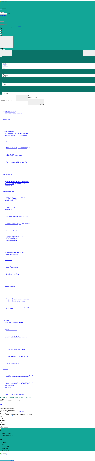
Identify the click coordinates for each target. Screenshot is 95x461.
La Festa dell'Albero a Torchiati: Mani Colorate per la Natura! (13, 246)
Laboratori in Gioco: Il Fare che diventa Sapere (8, 131)
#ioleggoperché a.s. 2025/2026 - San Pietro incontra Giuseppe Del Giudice (15, 298)
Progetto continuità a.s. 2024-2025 (9, 209)
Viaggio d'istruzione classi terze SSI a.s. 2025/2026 (11, 199)
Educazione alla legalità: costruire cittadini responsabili (9, 111)
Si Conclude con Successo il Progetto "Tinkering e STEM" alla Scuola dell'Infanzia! (14, 322)
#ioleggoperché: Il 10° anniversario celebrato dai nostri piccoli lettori (16, 300)
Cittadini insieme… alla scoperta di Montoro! (10, 112)
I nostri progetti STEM (6, 320)
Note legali (3, 444)
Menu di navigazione (42, 104)
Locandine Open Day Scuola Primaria (10, 207)
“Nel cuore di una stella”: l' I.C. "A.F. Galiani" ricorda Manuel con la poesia (14, 239)
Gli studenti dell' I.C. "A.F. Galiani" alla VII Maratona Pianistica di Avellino (14, 384)
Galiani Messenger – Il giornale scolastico (33, 97)
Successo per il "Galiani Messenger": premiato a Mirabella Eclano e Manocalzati (14, 394)
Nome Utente (8, 13)
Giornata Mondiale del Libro (8, 260)
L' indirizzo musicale (5, 369)
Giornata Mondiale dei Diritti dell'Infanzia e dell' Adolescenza (12, 240)
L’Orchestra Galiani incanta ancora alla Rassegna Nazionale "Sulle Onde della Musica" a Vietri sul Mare (17, 383)
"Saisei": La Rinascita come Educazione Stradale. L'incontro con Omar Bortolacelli (14, 252)
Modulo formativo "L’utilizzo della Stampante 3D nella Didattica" (14, 168)
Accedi (1, 9)
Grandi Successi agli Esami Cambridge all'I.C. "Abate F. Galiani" (12, 336)
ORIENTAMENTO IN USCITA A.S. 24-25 (11, 198)
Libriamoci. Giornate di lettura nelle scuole (10, 266)
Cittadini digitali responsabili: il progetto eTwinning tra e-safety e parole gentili (15, 349)
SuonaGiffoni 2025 (7, 386)
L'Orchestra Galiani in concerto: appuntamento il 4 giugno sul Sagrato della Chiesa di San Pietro (17, 376)
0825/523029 (4, 434)
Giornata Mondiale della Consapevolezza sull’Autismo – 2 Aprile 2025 (14, 236)
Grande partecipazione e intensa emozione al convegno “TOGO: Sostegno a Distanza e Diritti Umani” (18, 223)
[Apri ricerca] (89, 53)
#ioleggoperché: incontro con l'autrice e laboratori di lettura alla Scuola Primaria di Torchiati (18, 299)
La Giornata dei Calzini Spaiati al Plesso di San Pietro (12, 280)
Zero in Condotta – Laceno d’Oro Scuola (9, 184)
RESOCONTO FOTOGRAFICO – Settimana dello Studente (12, 363)
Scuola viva (4, 395)
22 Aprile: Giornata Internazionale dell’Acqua (10, 237)
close (1, 56)
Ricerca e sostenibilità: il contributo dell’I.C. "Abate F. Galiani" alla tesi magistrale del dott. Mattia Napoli (17, 181)
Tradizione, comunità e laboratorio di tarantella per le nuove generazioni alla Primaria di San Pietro (16, 133)
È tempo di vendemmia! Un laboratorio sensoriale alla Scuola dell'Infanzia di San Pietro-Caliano (16, 135)
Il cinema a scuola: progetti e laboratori (7, 174)
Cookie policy (3, 443)
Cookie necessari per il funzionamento (4, 413)
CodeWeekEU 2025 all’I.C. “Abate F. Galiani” (11, 330)
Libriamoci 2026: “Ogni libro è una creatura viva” (12, 267)
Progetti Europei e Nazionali (6, 141)
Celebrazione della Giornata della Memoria (10, 286)
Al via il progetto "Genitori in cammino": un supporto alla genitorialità (13, 224)
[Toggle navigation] (6, 53)
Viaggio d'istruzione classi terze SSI (9, 200)
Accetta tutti (11, 408)
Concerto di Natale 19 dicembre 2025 (9, 385)
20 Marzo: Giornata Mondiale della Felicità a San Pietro (11, 238)
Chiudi (1, 30)
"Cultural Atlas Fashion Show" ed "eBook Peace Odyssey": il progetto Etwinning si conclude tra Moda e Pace (19, 350)
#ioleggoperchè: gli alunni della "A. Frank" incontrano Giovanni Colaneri (16, 301)
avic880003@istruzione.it (9, 435)
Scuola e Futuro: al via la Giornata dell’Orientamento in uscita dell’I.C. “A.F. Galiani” (16, 197)
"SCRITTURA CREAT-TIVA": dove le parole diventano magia (13, 154)
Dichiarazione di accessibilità (5, 446)
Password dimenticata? (3, 15)
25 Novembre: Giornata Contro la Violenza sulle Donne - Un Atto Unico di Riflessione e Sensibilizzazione (18, 307)
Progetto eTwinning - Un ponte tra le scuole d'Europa (11, 348)
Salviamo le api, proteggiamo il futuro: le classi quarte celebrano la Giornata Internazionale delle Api (16, 216)
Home (29, 95)
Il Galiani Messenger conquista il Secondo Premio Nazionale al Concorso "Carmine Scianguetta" (16, 393)
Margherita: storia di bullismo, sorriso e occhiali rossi (12, 274)
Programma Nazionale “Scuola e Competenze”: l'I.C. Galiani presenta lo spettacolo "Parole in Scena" (18, 147)
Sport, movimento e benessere (6, 119)
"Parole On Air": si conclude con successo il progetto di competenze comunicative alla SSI (16, 148)
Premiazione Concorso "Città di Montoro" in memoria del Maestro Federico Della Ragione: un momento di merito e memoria (19, 217)
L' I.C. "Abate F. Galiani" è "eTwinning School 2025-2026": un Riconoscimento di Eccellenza (17, 356)
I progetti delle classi (30, 96)
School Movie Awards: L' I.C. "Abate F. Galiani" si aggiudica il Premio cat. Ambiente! (15, 183)
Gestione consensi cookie (5, 448)
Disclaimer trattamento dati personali (4, 454)
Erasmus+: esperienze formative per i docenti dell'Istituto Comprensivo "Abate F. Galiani (16, 161)
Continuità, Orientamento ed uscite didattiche (8, 191)
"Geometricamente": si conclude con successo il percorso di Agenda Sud (13, 321)
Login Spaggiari (19, 26)
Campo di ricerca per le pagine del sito (4, 100)
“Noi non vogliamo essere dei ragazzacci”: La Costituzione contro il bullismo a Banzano (16, 273)
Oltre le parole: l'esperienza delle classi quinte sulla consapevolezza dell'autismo (15, 230)
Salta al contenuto (2, 0)
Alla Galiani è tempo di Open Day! (10, 206)
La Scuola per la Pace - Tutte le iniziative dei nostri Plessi (11, 254)
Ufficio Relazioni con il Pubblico (6, 445)
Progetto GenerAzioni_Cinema (8, 185)
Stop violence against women (9, 308)
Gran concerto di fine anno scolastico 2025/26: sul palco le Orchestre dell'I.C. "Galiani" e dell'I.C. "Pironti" (20, 382)
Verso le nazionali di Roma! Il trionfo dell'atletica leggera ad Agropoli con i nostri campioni (16, 125)
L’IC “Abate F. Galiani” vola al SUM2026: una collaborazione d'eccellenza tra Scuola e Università (17, 182)
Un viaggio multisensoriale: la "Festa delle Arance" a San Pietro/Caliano (13, 134)
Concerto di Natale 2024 (8, 387)
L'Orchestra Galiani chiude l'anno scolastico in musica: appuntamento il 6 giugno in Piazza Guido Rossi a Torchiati (19, 375)
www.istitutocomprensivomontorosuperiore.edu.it (6, 415)
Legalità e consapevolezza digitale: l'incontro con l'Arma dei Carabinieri (13, 113)
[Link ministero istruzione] (3, 1)
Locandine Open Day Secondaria (10, 208)
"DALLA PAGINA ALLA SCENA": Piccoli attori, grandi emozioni (14, 155)
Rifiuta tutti (6, 408)
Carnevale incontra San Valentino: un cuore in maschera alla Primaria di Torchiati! (14, 132)
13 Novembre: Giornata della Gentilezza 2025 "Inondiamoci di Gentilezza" (15, 314)
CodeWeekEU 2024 (7, 329)
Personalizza (2, 408)
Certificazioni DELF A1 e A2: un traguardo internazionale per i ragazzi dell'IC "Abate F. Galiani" (16, 337)
